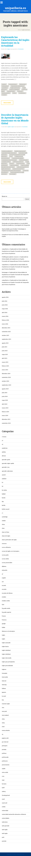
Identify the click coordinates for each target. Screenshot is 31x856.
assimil (3, 475)
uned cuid (4, 803)
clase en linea (5, 532)
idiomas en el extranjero (8, 631)
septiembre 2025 (6, 339)
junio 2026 (5, 305)
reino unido (5, 772)
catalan (4, 520)
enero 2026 (5, 324)
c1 (2, 513)
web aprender (5, 825)
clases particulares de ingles (9, 539)
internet (4, 680)
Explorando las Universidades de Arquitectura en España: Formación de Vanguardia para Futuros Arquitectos (15, 251)
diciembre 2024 (6, 373)
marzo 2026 (5, 316)
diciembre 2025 (6, 327)
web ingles (5, 833)
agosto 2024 (5, 388)
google (4, 623)
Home (19, 29)
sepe (3, 780)
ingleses (4, 669)
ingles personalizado (7, 665)
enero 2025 (5, 369)
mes (3, 707)
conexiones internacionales (9, 160)
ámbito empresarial (20, 151)
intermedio (5, 677)
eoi (3, 581)
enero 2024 (5, 415)
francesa (4, 619)
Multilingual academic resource (10, 257)
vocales (4, 95)
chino (3, 524)
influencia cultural (18, 161)
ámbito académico (7, 151)
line (3, 700)
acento (4, 84)
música (11, 163)
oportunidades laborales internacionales (15, 166)
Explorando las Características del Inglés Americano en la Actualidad (15, 41)
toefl (3, 787)
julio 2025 (4, 347)
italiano (4, 688)
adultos (4, 452)
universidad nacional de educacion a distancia (14, 814)
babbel (3, 494)
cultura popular (24, 160)
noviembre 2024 (6, 377)
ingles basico (5, 646)
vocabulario (22, 93)
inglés (3, 639)
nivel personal (20, 163)
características (13, 84)
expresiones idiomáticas (17, 86)
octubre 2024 (5, 381)
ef (2, 574)
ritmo (14, 93)
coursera (4, 543)
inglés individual (6, 650)
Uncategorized (6, 795)
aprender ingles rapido (8, 463)
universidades (5, 818)
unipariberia (5, 249)
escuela (4, 585)
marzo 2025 (5, 362)
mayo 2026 (5, 308)
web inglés (5, 829)
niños (3, 722)
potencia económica (18, 168)
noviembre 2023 (6, 423)
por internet (5, 742)
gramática (4, 87)
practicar (20, 91)
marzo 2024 (5, 408)
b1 (2, 482)
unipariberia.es (15, 8)
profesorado (5, 757)
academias (4, 448)
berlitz (3, 505)
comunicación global (17, 158)
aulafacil (4, 478)
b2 (2, 486)
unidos (3, 806)
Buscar (27, 199)
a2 (2, 444)
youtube (4, 841)
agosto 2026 (5, 297)
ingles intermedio (6, 658)
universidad (5, 810)
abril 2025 (4, 358)
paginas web (5, 738)
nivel (3, 726)
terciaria (4, 783)
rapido (3, 768)
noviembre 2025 (6, 331)
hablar (3, 627)
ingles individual (6, 654)
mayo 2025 (5, 354)
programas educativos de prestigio (11, 170)
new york (4, 711)
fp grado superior (6, 612)
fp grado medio (6, 608)
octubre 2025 (5, 335)
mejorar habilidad (14, 89)
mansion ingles (6, 703)
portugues (4, 745)
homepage (5, 272)
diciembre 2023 (6, 419)
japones (4, 692)
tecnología (12, 174)
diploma (4, 566)
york (3, 837)
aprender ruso (5, 467)
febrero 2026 (5, 320)
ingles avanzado (6, 642)
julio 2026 (4, 301)
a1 (2, 440)
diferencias (23, 84)
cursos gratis (5, 555)
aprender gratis (6, 459)
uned (3, 799)
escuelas (4, 589)
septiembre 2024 (6, 385)
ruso (3, 776)
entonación (5, 86)
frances (4, 616)
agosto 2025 (5, 343)
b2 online (4, 490)
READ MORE (7, 102)
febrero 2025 (5, 366)
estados (4, 597)
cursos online (5, 558)
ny (2, 734)
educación (4, 570)
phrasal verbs (11, 91)
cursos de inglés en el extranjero (10, 551)
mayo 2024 (5, 400)
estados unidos (6, 161)
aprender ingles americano (9, 153)
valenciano (5, 822)
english (9, 126)
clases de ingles (6, 536)
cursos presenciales (7, 562)
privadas (4, 749)
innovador (4, 673)
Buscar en (4, 196)
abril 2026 (4, 312)
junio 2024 (5, 396)
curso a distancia (6, 547)
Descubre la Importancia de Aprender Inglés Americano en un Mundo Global (15, 119)
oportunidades (14, 165)
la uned (4, 696)
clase (3, 528)
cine (11, 156)
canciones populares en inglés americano (13, 155)
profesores (5, 761)
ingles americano (15, 87)
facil (3, 604)
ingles (8, 49)
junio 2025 (5, 350)
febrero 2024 (5, 411)
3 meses (4, 436)
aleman (4, 455)
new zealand (5, 715)
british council (5, 509)
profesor (4, 753)
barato (3, 497)
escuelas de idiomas (7, 593)
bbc (3, 501)
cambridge (5, 516)
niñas (3, 719)
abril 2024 (4, 404)
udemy (4, 791)
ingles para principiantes (8, 661)
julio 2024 (4, 392)
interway (4, 684)
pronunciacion (5, 764)
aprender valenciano (7, 471)
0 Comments (21, 49)
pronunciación (6, 93)
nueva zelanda (6, 730)
